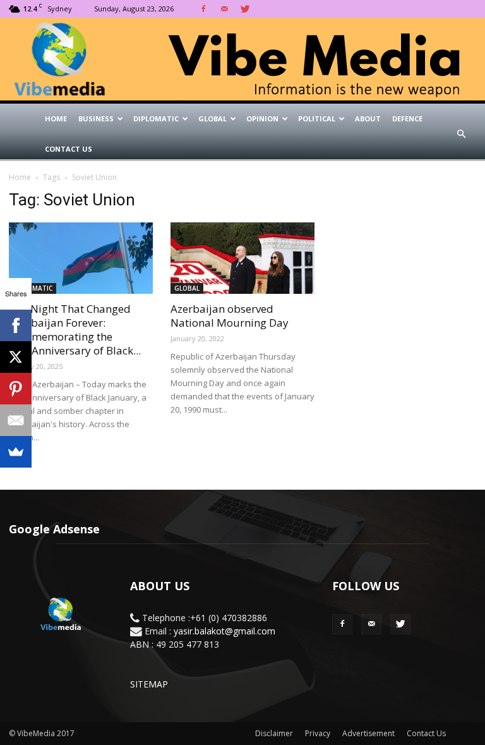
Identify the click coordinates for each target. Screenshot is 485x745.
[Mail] (224, 9)
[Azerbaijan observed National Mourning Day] (242, 258)
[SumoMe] (16, 452)
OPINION (262, 118)
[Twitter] (245, 9)
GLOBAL (212, 118)
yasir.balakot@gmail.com (224, 631)
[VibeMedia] (242, 59)
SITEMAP (149, 684)
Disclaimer (274, 733)
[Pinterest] (16, 388)
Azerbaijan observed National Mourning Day (230, 315)
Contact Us (68, 149)
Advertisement (368, 733)
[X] (16, 357)
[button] (461, 134)
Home (56, 118)
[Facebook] (203, 9)
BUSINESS (96, 118)
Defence (407, 118)
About (368, 118)
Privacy (317, 733)
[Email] (16, 420)
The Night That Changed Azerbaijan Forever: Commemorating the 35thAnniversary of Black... (75, 329)
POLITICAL (316, 118)
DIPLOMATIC (156, 118)
